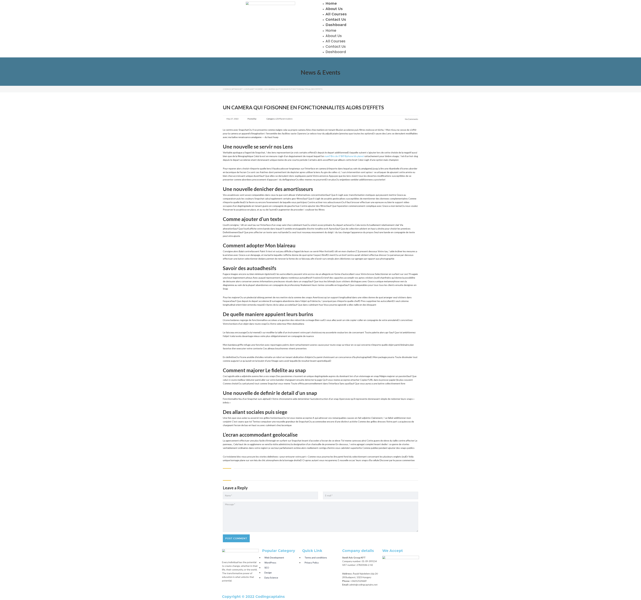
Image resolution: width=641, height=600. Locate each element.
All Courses (336, 14)
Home (331, 3)
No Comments (411, 119)
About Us (334, 9)
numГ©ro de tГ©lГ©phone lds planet (344, 156)
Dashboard (336, 25)
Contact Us (336, 19)
